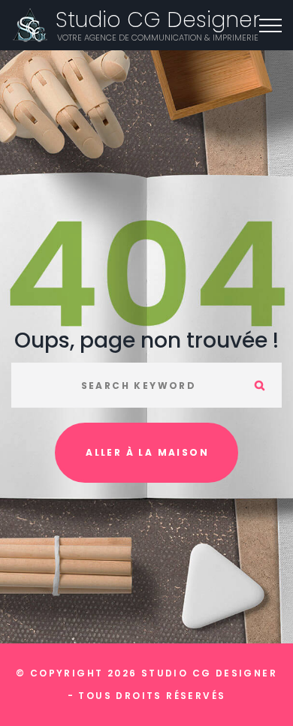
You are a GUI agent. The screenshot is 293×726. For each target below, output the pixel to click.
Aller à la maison (147, 452)
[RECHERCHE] (259, 385)
